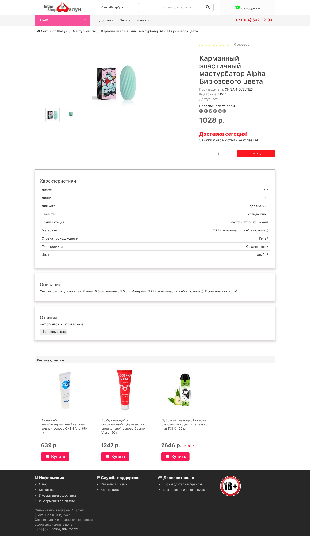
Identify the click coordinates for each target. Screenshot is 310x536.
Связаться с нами (114, 484)
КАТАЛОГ (44, 20)
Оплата (125, 20)
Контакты (143, 20)
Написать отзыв (54, 332)
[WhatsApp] (224, 111)
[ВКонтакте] (201, 111)
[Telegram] (210, 111)
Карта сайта (110, 490)
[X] (215, 111)
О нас (43, 484)
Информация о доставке (58, 495)
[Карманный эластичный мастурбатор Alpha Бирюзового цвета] (116, 81)
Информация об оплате (57, 501)
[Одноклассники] (206, 111)
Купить (256, 153)
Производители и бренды (182, 484)
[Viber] (220, 111)
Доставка (106, 20)
